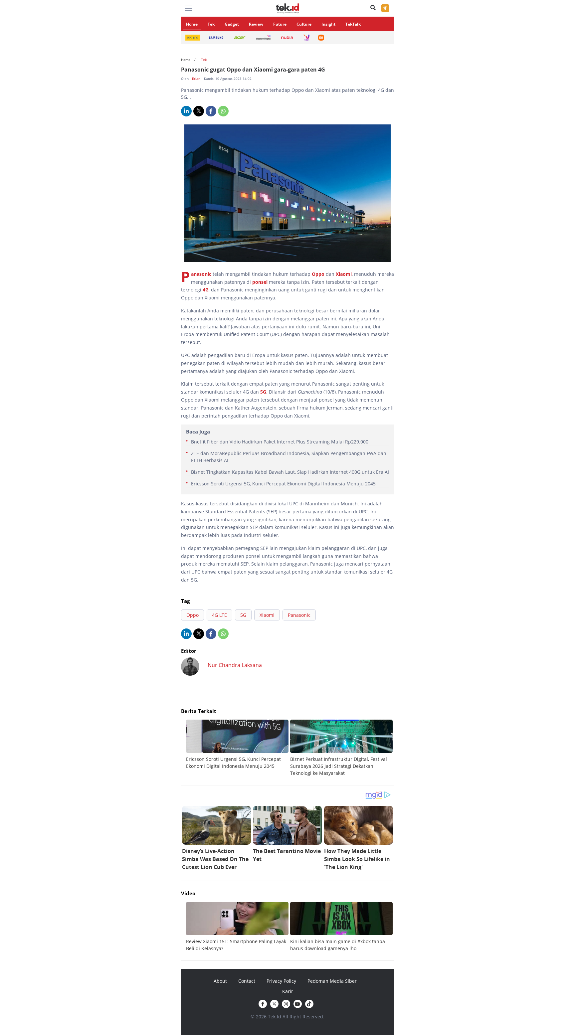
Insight (328, 24)
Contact (246, 981)
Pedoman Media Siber (332, 981)
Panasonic (201, 274)
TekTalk (353, 24)
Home (192, 24)
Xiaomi (344, 274)
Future (280, 24)
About (220, 981)
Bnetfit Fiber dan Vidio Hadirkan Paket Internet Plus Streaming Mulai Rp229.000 (279, 441)
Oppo (318, 274)
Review (256, 24)
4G (206, 289)
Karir (287, 991)
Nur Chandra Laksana (235, 665)
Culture (303, 24)
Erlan (196, 78)
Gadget (232, 24)
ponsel (260, 282)
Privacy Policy (281, 981)
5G (263, 392)
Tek (211, 24)
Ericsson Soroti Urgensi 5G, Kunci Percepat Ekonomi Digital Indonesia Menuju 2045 (283, 483)
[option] (238, 745)
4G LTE (219, 615)
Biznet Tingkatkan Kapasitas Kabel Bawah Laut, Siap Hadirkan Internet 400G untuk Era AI (290, 472)
